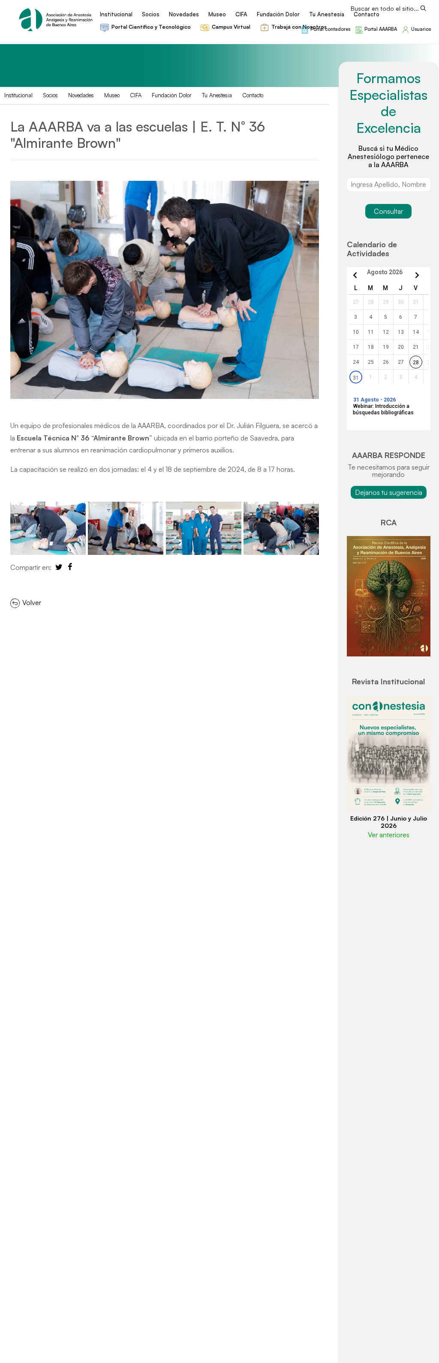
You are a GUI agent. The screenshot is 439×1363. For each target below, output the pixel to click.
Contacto (252, 95)
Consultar (388, 211)
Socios (50, 95)
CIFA (135, 95)
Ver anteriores (388, 834)
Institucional (18, 95)
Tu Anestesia (217, 95)
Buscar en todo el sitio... (385, 8)
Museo (112, 95)
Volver (31, 602)
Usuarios (421, 29)
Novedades (81, 95)
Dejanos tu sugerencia (388, 492)
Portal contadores (330, 29)
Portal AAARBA (380, 29)
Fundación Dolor (172, 95)
